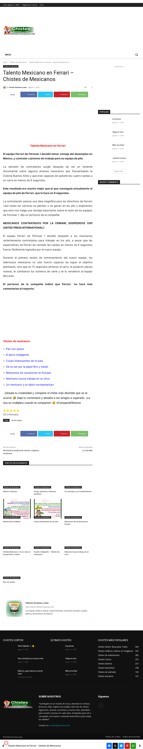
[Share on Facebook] (109, 746)
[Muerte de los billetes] (17, 509)
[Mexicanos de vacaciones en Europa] (78, 509)
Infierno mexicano (10, 491)
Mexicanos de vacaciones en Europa (28, 372)
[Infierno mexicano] (17, 478)
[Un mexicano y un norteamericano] (78, 478)
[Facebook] (122, 5)
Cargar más (118, 171)
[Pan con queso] (17, 569)
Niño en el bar (118, 145)
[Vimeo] (134, 5)
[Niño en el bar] (104, 148)
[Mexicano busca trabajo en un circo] (78, 539)
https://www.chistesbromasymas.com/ (39, 607)
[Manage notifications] (6, 743)
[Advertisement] (88, 30)
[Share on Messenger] (121, 746)
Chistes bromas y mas (18, 87)
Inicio (5, 62)
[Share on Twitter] (115, 746)
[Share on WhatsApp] (133, 746)
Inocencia (116, 119)
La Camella (87, 450)
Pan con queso (9, 582)
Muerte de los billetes (11, 522)
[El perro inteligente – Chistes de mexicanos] (48, 539)
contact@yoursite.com (59, 725)
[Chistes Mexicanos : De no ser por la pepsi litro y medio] (17, 539)
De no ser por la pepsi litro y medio (27, 366)
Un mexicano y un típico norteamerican (30, 384)
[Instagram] (126, 5)
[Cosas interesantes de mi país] (48, 509)
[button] (136, 54)
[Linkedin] (31, 618)
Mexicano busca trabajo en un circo (28, 378)
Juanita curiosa (119, 158)
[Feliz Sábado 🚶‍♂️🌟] (9, 649)
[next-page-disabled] (9, 589)
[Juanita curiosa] (104, 161)
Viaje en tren (117, 132)
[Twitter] (130, 5)
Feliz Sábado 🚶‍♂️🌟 (26, 646)
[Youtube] (138, 5)
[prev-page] (5, 589)
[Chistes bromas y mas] (5, 87)
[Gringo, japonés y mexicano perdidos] (48, 478)
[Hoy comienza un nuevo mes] (9, 661)
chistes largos (16, 420)
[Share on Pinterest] (127, 746)
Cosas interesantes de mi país (24, 360)
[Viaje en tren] (104, 135)
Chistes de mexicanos (18, 62)
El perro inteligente (17, 354)
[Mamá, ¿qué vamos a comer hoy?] (9, 674)
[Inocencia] (104, 122)
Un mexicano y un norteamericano (78, 491)
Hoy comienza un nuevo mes (30, 658)
